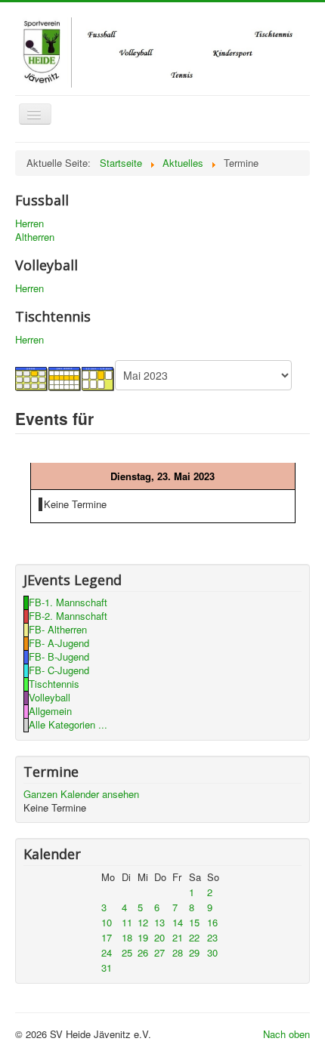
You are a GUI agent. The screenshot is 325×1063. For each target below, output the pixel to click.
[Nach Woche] (65, 378)
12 (143, 922)
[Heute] (98, 378)
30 (212, 952)
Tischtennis (54, 683)
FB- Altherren (58, 629)
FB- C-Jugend (59, 670)
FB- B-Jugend (59, 656)
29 (194, 952)
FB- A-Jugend (59, 643)
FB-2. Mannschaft (68, 616)
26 (143, 952)
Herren (29, 223)
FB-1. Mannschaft (68, 602)
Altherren (34, 237)
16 (212, 922)
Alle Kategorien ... (68, 724)
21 (177, 937)
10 (106, 922)
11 (127, 922)
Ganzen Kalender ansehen (81, 794)
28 (177, 952)
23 (212, 937)
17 (106, 937)
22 (194, 937)
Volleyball (49, 697)
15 (194, 922)
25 (127, 952)
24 (106, 952)
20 (159, 937)
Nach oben (286, 1034)
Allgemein (50, 711)
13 (159, 922)
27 (159, 952)
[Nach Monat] (31, 378)
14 (177, 922)
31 (106, 967)
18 (127, 937)
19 (143, 937)
